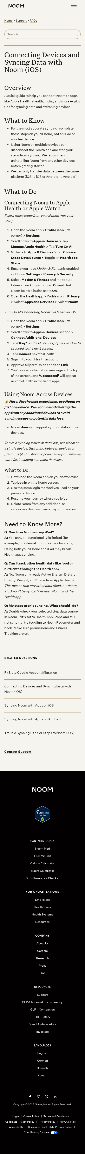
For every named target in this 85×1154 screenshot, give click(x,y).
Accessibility (16, 1127)
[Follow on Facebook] (30, 1096)
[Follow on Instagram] (38, 1096)
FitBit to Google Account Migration (30, 673)
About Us (42, 943)
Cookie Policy (31, 1116)
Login (15, 1116)
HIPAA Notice (68, 1121)
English (42, 1053)
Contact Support (18, 751)
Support (21, 20)
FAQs (33, 20)
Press (42, 965)
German (42, 1060)
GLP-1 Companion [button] (42, 1009)
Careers (42, 951)
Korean (42, 1075)
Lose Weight (42, 856)
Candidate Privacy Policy (19, 1121)
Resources (42, 922)
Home (8, 20)
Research (42, 958)
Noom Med (42, 848)
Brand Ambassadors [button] (42, 1024)
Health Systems (42, 914)
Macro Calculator (42, 871)
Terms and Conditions (56, 1116)
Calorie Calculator (42, 863)
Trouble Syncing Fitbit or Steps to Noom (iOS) (39, 733)
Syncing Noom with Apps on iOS (29, 705)
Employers (42, 900)
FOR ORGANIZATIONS (42, 891)
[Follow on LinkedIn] (55, 1096)
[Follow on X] (46, 1096)
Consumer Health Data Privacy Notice (50, 1127)
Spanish (42, 1068)
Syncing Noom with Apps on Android (32, 719)
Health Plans (42, 907)
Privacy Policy (47, 1121)
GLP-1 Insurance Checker (42, 878)
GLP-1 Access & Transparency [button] (42, 1002)
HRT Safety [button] (42, 1017)
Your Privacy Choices (37, 1132)
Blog (42, 973)
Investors (42, 1032)
